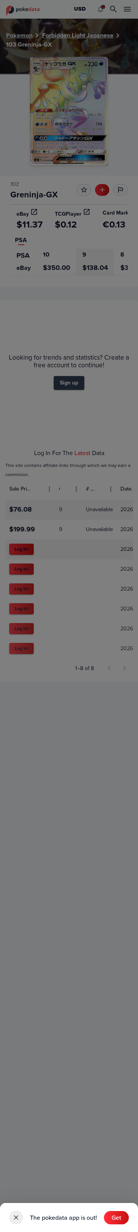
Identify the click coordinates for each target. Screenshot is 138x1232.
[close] (16, 1217)
